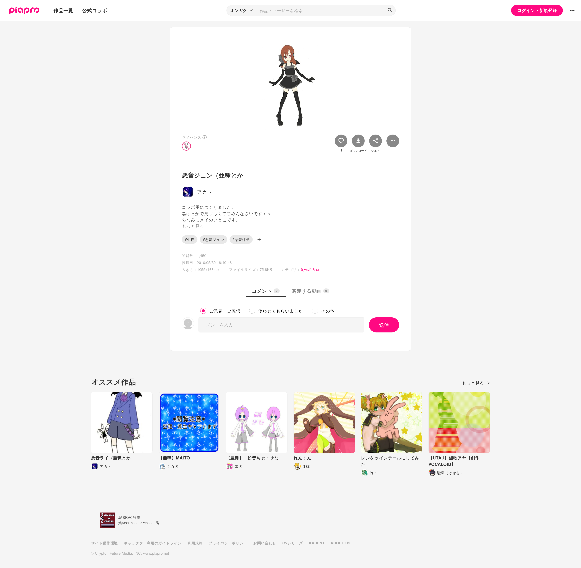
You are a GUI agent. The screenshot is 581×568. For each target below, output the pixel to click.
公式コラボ (94, 10)
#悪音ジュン (213, 239)
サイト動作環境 (104, 542)
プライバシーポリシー (228, 542)
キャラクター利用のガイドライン (153, 542)
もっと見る (473, 383)
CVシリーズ (292, 542)
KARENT (317, 542)
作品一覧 (63, 10)
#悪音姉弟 (241, 239)
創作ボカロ (310, 269)
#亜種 (189, 239)
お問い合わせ (264, 542)
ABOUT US (340, 542)
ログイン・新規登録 (537, 10)
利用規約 (195, 542)
